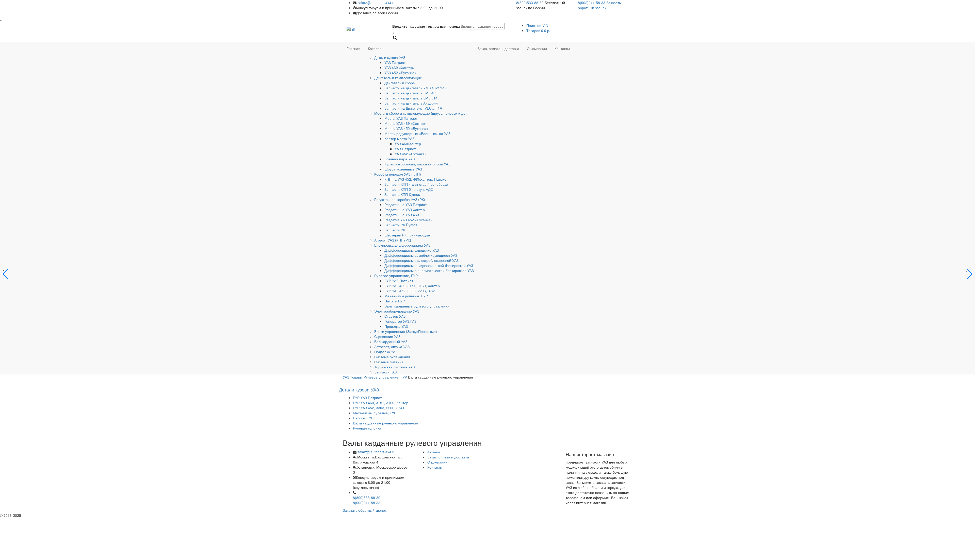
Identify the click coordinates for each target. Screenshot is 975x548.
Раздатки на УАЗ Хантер (404, 209)
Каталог (374, 48)
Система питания (388, 361)
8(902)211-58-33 (591, 2)
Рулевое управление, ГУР (396, 275)
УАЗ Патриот (394, 62)
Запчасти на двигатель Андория (411, 103)
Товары (356, 377)
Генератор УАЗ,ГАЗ (400, 321)
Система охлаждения (392, 356)
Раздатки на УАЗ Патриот (405, 204)
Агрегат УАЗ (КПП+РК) (392, 240)
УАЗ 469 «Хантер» (399, 67)
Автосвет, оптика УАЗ (392, 346)
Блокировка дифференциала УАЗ (402, 245)
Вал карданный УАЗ (390, 341)
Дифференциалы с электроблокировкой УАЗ (421, 260)
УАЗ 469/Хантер (408, 143)
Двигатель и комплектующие (398, 77)
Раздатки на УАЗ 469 (401, 214)
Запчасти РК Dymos (400, 224)
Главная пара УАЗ (399, 158)
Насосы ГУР (394, 300)
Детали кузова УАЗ (389, 57)
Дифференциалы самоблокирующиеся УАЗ (420, 255)
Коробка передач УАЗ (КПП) (397, 174)
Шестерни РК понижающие (407, 234)
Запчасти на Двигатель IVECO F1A (413, 108)
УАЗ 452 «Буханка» (400, 72)
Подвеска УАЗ (385, 351)
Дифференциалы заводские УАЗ (411, 250)
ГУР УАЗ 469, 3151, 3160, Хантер (412, 285)
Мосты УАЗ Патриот (400, 118)
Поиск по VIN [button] (537, 25)
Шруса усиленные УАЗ (403, 169)
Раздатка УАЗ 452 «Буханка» (408, 219)
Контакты (562, 48)
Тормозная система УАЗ (394, 366)
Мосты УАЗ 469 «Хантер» (405, 123)
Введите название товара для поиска (426, 26)
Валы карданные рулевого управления (416, 306)
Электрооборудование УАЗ (396, 311)
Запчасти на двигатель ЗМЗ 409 (410, 92)
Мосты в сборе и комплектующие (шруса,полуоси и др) (420, 113)
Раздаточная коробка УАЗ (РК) (399, 199)
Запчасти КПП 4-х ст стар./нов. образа (416, 184)
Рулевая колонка (367, 428)
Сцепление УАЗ (387, 336)
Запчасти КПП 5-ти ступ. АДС (408, 189)
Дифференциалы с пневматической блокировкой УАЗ (429, 270)
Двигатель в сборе (399, 82)
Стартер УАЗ (394, 316)
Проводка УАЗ (396, 326)
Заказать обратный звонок (599, 5)
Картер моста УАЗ (399, 138)
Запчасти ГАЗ (385, 371)
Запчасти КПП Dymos (402, 194)
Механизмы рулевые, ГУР (406, 295)
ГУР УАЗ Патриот (398, 280)
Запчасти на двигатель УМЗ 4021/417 (415, 87)
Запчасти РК (394, 229)
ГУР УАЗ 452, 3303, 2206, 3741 (410, 290)
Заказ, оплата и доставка (498, 48)
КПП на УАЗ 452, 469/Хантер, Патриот (416, 179)
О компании (537, 48)
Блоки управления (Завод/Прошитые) (405, 331)
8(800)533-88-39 (530, 2)
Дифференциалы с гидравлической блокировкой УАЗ (428, 265)
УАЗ (346, 377)
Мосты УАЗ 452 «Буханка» (406, 128)
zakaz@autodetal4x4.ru (377, 2)
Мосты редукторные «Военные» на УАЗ (417, 133)
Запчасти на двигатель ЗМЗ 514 (410, 97)
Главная (353, 48)
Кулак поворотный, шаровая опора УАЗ (417, 163)
